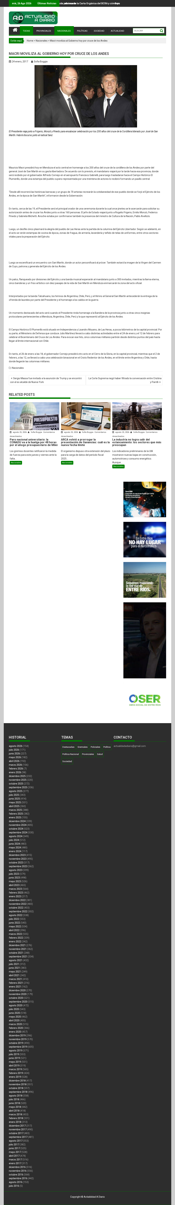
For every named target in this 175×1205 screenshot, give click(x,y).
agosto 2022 (15, 915)
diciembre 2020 (17, 990)
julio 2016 (14, 1185)
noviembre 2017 (17, 1129)
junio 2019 (14, 1058)
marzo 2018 (15, 1114)
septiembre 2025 (18, 787)
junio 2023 (14, 877)
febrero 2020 (16, 1028)
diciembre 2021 (17, 945)
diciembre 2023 (17, 855)
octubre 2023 (16, 862)
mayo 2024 (15, 847)
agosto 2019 (15, 1050)
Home (30, 40)
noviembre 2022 (17, 904)
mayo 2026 (15, 757)
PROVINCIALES (43, 31)
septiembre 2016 (18, 1178)
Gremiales (83, 747)
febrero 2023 (16, 892)
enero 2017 (15, 1163)
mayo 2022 (15, 926)
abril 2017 (14, 1155)
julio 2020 (14, 1009)
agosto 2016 (15, 1182)
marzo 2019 (15, 1069)
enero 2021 (15, 986)
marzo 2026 (15, 764)
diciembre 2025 (17, 776)
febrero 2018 (16, 1118)
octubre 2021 (16, 952)
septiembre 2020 (18, 1001)
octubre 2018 (16, 1088)
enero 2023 (15, 896)
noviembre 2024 (17, 825)
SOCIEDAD (99, 31)
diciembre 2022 (17, 900)
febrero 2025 (16, 813)
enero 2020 (15, 1031)
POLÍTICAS (82, 31)
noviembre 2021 (17, 949)
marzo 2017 (15, 1159)
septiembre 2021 (18, 956)
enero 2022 (15, 941)
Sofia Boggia (41, 61)
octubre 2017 (16, 1133)
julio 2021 (14, 964)
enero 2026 (15, 772)
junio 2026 (14, 753)
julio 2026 (14, 749)
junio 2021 (14, 967)
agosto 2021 (15, 960)
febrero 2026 (16, 768)
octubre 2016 (16, 1174)
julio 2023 (14, 873)
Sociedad (67, 761)
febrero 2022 (16, 937)
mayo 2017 (15, 1152)
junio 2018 (14, 1103)
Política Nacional (70, 754)
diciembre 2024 (17, 821)
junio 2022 (14, 922)
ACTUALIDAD (117, 31)
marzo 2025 (15, 810)
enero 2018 (15, 1122)
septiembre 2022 (18, 911)
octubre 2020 (16, 998)
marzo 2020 (15, 1024)
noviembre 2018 (17, 1084)
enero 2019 (15, 1076)
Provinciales (88, 754)
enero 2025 (15, 817)
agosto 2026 (15, 746)
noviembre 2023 (17, 858)
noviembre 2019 (17, 1039)
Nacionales (42, 40)
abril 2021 (14, 975)
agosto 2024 (15, 836)
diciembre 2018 (17, 1080)
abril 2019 (14, 1065)
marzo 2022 (15, 934)
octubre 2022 (16, 907)
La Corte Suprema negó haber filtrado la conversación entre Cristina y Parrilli (125, 380)
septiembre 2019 (18, 1046)
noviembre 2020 (17, 994)
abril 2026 (14, 761)
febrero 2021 (16, 982)
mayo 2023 (15, 881)
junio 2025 (14, 798)
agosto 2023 (15, 870)
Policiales (95, 747)
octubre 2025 (16, 783)
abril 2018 (14, 1110)
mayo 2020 (15, 1016)
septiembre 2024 (18, 832)
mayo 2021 (15, 971)
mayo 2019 (15, 1061)
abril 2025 (14, 806)
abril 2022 (14, 930)
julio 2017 (14, 1144)
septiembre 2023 (18, 866)
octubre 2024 (16, 828)
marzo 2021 (15, 979)
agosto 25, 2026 (19, 432)
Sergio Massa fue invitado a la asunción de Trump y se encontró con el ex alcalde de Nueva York (46, 380)
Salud (100, 754)
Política (107, 747)
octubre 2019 (16, 1043)
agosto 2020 (15, 1005)
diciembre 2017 (17, 1125)
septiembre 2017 (18, 1137)
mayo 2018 (15, 1107)
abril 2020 (14, 1020)
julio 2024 (14, 840)
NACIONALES (64, 31)
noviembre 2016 (17, 1170)
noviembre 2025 (17, 779)
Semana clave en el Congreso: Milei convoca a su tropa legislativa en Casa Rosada (105, 3)
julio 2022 (14, 919)
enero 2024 (15, 851)
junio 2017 (14, 1148)
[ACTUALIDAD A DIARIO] (15, 29)
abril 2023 (14, 885)
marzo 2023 (15, 889)
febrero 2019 (16, 1073)
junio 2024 (14, 843)
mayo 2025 (15, 802)
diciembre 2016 (17, 1167)
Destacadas (68, 747)
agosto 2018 (15, 1095)
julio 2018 (14, 1099)
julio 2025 (14, 795)
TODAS (26, 31)
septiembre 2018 (18, 1092)
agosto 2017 (15, 1140)
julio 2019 (14, 1054)
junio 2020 (14, 1013)
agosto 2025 (15, 791)
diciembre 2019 (17, 1035)
